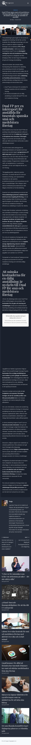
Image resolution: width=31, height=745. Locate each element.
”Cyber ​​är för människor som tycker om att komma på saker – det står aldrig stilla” (15, 576)
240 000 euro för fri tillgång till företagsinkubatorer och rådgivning (23, 542)
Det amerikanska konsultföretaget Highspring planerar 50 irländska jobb (15, 728)
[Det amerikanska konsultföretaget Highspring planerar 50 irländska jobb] (15, 715)
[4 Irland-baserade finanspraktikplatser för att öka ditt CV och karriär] (15, 592)
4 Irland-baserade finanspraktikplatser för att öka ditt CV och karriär (15, 605)
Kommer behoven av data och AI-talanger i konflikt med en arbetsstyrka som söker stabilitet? (7, 543)
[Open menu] (28, 3)
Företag (15, 10)
